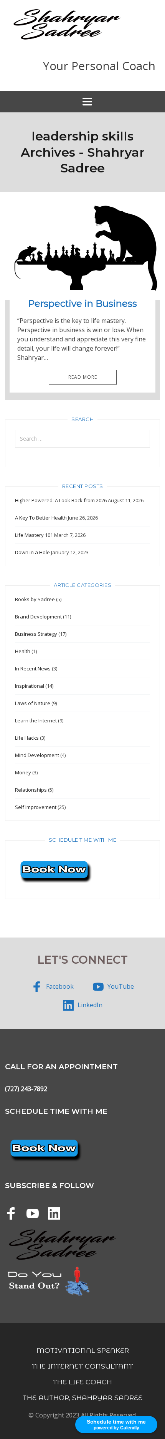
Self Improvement (35, 807)
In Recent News (33, 668)
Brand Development (38, 616)
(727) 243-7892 (26, 1089)
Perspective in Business (82, 303)
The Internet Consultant (82, 1366)
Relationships (31, 789)
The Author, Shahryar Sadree (82, 1398)
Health (22, 651)
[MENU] (82, 101)
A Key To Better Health (41, 517)
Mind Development (37, 755)
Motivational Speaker (82, 1350)
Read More (82, 377)
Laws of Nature (32, 703)
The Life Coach (82, 1382)
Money (23, 772)
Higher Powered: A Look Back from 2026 (61, 500)
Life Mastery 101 (34, 534)
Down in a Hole (32, 552)
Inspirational (29, 685)
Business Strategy (36, 633)
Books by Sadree (35, 599)
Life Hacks (27, 737)
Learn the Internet (36, 720)
